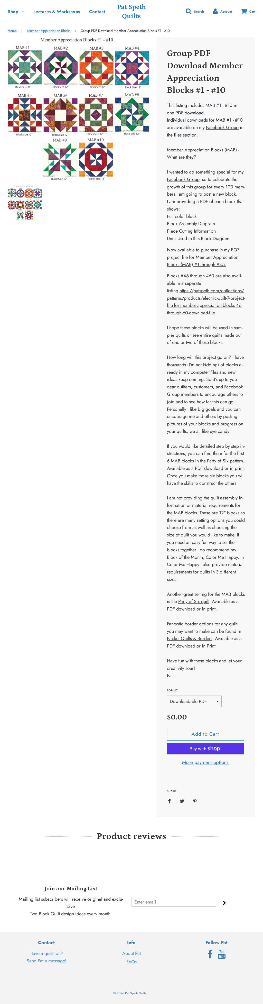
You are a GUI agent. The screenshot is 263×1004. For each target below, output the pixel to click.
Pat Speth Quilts (131, 11)
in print (236, 468)
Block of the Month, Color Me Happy (202, 557)
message (56, 960)
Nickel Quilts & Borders (189, 638)
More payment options (205, 762)
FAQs (131, 962)
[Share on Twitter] (182, 801)
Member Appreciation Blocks (48, 30)
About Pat (131, 953)
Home (12, 30)
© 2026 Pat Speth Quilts (129, 993)
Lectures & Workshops (56, 11)
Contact (97, 11)
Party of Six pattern (225, 461)
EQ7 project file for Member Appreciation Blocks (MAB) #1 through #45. (203, 257)
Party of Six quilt (193, 601)
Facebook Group (222, 127)
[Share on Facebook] (171, 801)
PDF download (209, 468)
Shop (14, 11)
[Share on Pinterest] (195, 801)
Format (172, 690)
